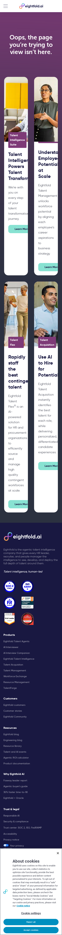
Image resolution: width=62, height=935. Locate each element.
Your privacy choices (13, 847)
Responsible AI (11, 815)
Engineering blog (12, 740)
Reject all (31, 922)
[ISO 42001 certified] (27, 586)
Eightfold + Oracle (13, 798)
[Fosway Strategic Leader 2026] (27, 603)
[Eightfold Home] (31, 6)
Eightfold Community (15, 716)
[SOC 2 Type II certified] (9, 586)
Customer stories (12, 710)
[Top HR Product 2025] (27, 619)
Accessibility (10, 833)
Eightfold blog (11, 734)
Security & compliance (15, 821)
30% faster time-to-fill (15, 792)
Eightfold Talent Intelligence (18, 658)
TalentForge (10, 688)
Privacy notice (11, 839)
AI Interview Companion (16, 653)
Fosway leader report (15, 780)
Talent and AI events (14, 751)
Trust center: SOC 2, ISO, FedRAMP (22, 827)
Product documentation (16, 763)
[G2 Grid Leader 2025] (9, 619)
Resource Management (16, 682)
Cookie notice (23, 905)
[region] (31, 891)
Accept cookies (31, 930)
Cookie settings (31, 913)
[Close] (58, 853)
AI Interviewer (10, 647)
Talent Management (14, 670)
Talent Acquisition (13, 664)
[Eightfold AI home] (22, 536)
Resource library (12, 746)
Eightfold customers (14, 705)
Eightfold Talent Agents (16, 641)
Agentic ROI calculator (16, 757)
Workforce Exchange (15, 676)
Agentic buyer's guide (15, 786)
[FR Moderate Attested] (9, 603)
